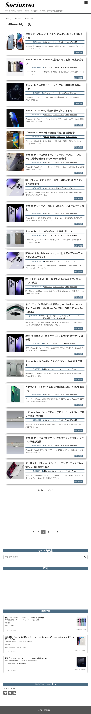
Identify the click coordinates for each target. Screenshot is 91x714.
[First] (33, 532)
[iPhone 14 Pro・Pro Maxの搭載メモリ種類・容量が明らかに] (15, 67)
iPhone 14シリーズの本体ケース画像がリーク (48, 231)
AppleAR (62, 318)
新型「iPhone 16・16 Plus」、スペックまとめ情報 (24, 618)
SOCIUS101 (48, 710)
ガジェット (48, 42)
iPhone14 (73, 42)
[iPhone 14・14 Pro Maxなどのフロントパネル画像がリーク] (15, 368)
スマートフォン (58, 42)
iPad (79, 316)
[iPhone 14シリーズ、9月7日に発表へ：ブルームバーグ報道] (15, 213)
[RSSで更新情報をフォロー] (14, 693)
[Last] (58, 532)
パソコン (64, 316)
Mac (75, 316)
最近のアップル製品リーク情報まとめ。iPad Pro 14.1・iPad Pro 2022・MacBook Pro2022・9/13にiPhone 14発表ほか (54, 308)
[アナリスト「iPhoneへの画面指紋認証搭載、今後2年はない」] (15, 394)
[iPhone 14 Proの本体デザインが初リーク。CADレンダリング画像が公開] (15, 445)
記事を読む (78, 52)
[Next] (53, 532)
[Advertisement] (45, 507)
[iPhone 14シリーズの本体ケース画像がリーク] (15, 238)
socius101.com (11, 630)
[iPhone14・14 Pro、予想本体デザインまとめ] (15, 118)
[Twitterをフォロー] (5, 693)
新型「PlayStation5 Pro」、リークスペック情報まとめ (26, 658)
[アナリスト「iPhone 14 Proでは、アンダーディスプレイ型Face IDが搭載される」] (15, 470)
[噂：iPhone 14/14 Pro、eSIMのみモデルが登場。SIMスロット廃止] (15, 286)
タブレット (56, 316)
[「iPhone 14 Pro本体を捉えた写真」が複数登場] (15, 140)
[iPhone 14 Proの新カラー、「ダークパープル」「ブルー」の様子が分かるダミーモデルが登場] (15, 162)
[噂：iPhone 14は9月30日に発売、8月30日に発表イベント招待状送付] (15, 187)
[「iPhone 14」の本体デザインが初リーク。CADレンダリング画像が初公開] (15, 419)
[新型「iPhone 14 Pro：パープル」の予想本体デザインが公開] (15, 343)
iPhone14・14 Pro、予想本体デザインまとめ (48, 110)
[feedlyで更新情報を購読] (10, 693)
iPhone (67, 42)
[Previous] (38, 532)
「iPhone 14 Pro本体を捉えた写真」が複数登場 (50, 132)
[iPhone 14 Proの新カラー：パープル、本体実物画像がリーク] (15, 92)
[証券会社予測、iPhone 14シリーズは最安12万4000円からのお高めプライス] (15, 260)
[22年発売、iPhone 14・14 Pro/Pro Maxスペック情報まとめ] (15, 41)
